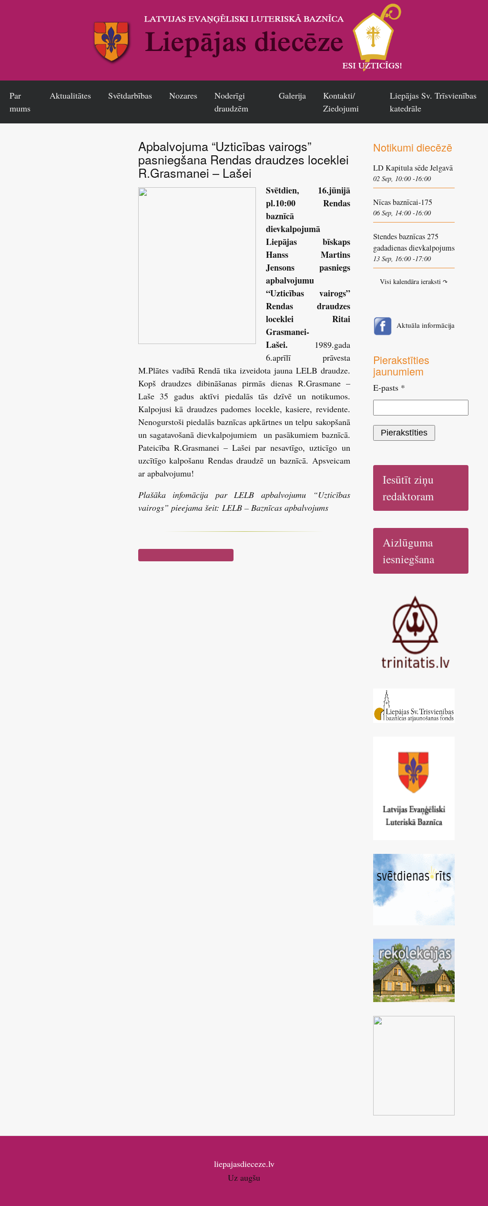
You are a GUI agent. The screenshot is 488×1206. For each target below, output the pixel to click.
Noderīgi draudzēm (231, 102)
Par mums (20, 102)
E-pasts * (389, 387)
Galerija (292, 95)
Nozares (183, 95)
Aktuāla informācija (425, 325)
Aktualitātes (70, 95)
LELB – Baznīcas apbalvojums (275, 507)
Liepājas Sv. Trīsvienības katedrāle (433, 102)
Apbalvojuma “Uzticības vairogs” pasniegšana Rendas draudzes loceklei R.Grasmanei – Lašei (243, 159)
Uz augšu (244, 1177)
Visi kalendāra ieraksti (413, 281)
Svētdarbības (130, 95)
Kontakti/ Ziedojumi (341, 102)
